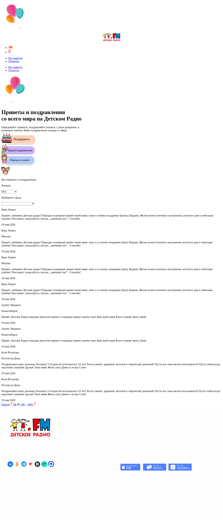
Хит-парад (78, 442)
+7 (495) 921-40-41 (125, 495)
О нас (136, 427)
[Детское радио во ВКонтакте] (10, 464)
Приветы (13, 61)
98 (15, 404)
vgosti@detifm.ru (92, 489)
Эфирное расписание (147, 417)
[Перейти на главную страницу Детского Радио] (112, 37)
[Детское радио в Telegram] (24, 464)
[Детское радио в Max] (51, 464)
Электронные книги (85, 437)
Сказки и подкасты (84, 422)
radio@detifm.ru (78, 465)
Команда (139, 432)
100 (23, 404)
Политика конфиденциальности (192, 510)
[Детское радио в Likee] (30, 464)
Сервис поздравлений (86, 427)
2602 (30, 404)
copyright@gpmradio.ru (159, 503)
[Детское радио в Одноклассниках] (17, 464)
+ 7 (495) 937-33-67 (51, 492)
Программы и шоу (145, 422)
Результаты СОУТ (101, 510)
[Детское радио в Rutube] (37, 464)
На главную (15, 58)
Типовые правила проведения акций (195, 514)
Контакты (140, 437)
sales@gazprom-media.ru (30, 497)
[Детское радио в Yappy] (44, 464)
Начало (5, 404)
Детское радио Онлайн (87, 417)
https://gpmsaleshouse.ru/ (21, 500)
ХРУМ (76, 448)
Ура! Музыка (80, 432)
